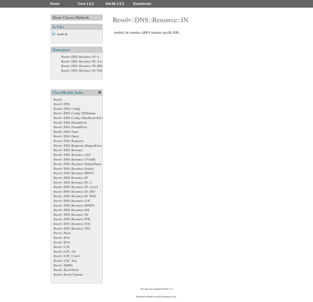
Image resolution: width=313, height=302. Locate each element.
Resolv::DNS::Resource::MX (71, 210)
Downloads (142, 4)
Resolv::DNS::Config (67, 109)
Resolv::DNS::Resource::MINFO (74, 205)
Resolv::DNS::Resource (68, 150)
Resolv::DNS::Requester (69, 141)
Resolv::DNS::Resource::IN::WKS (82, 70)
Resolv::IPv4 (62, 238)
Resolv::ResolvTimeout (68, 274)
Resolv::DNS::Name (66, 132)
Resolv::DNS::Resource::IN (71, 178)
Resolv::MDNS (63, 265)
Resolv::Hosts (62, 233)
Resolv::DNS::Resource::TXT (72, 228)
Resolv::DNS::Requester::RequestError (78, 145)
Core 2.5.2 (86, 4)
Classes (69, 17)
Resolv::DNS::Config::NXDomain (74, 113)
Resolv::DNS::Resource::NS (71, 214)
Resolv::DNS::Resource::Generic (74, 168)
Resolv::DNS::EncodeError (70, 127)
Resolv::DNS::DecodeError (70, 122)
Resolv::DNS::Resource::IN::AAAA (83, 61)
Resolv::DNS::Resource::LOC (72, 201)
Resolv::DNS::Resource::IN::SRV (82, 66)
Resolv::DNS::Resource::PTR (72, 219)
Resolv (58, 99)
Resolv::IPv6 (62, 242)
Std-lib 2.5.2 (114, 4)
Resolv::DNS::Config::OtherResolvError (78, 118)
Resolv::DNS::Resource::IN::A (80, 57)
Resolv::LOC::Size (65, 261)
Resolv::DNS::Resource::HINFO (74, 173)
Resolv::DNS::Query (66, 136)
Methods (82, 17)
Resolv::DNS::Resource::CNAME (75, 159)
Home (55, 4)
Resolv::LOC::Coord (66, 256)
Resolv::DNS (62, 104)
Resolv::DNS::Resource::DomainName (77, 164)
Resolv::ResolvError (66, 270)
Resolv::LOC (62, 247)
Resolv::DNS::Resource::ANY (72, 155)
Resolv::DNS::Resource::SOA (72, 224)
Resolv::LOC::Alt (65, 251)
